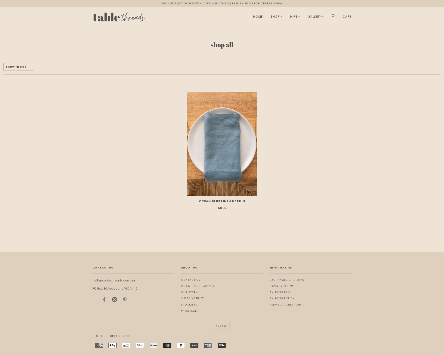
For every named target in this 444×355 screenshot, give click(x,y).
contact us (190, 280)
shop (275, 16)
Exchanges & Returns (287, 280)
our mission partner (197, 286)
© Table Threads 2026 (113, 336)
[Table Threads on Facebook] (104, 300)
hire (293, 16)
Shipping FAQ (280, 292)
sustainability (192, 298)
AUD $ (219, 325)
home (258, 16)
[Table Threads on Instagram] (114, 300)
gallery (314, 16)
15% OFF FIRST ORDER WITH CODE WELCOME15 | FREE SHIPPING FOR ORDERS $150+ (222, 3)
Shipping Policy (282, 298)
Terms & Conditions (286, 304)
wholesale (189, 311)
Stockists (189, 304)
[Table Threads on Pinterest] (125, 300)
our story (189, 292)
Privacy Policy (282, 286)
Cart (347, 16)
